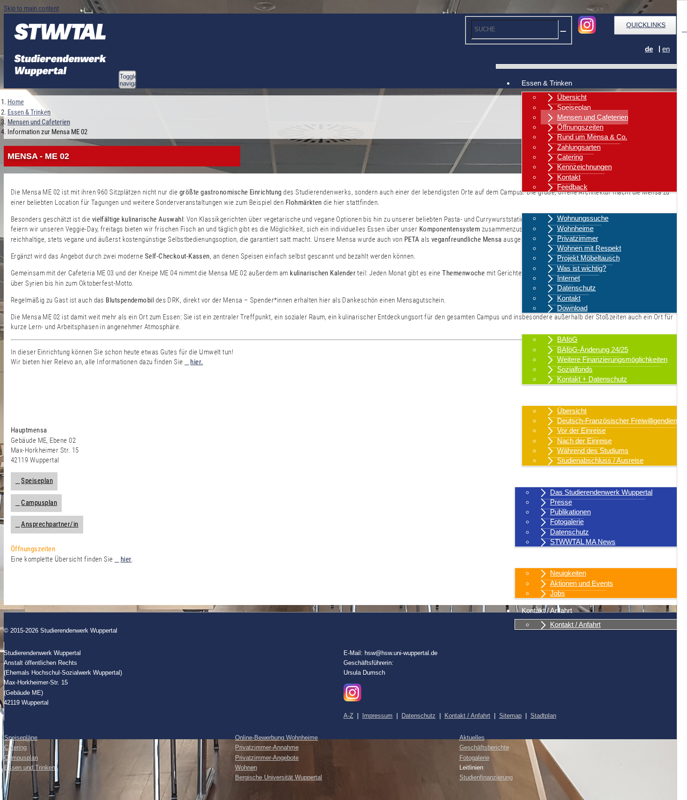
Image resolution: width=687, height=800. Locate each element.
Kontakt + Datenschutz (592, 379)
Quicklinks (646, 25)
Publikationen (570, 512)
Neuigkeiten (568, 573)
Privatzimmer (577, 238)
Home (15, 102)
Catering (570, 157)
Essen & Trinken (547, 83)
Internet (568, 278)
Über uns (536, 478)
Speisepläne (20, 737)
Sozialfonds (575, 369)
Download (572, 308)
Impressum (377, 715)
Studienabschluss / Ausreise (600, 460)
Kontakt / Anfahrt (547, 610)
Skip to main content (31, 8)
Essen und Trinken (29, 767)
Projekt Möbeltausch (588, 258)
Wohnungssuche (582, 218)
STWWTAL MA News (582, 542)
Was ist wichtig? (581, 268)
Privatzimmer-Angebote (267, 757)
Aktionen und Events (581, 583)
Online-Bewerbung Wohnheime (276, 737)
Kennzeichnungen (584, 167)
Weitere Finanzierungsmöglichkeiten (612, 359)
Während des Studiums (593, 450)
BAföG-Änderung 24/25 (592, 349)
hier (126, 559)
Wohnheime (575, 228)
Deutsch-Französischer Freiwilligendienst (620, 421)
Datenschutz (576, 288)
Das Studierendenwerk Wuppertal (601, 492)
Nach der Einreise (584, 441)
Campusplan (39, 502)
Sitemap (510, 715)
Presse (561, 502)
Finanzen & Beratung (554, 325)
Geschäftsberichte (484, 747)
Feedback (572, 187)
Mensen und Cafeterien (592, 117)
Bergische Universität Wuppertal (278, 777)
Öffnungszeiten (580, 127)
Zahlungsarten (579, 147)
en (666, 49)
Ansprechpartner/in (49, 524)
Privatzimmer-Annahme (267, 747)
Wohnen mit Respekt (589, 248)
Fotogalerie (567, 522)
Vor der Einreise (581, 430)
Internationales (544, 397)
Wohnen (534, 204)
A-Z (348, 715)
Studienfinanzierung (486, 777)
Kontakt (568, 177)
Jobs (557, 593)
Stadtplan (543, 715)
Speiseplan (574, 107)
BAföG (567, 339)
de (649, 49)
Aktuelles (536, 559)
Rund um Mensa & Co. (592, 137)
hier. (196, 362)
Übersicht (572, 97)
